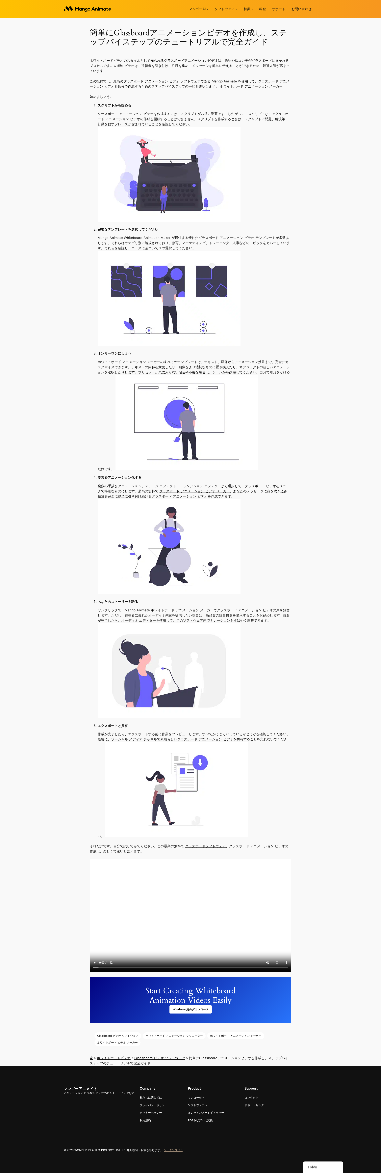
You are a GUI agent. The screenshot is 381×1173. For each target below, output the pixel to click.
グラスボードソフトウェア (205, 846)
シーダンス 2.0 (173, 1150)
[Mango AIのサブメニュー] (208, 9)
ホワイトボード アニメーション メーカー (251, 86)
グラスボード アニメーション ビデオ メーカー (194, 491)
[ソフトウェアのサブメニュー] (237, 9)
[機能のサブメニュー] (252, 9)
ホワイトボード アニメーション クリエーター (174, 1035)
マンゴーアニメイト (80, 1088)
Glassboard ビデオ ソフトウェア (118, 1035)
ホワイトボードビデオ (114, 1058)
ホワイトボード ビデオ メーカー (117, 1042)
